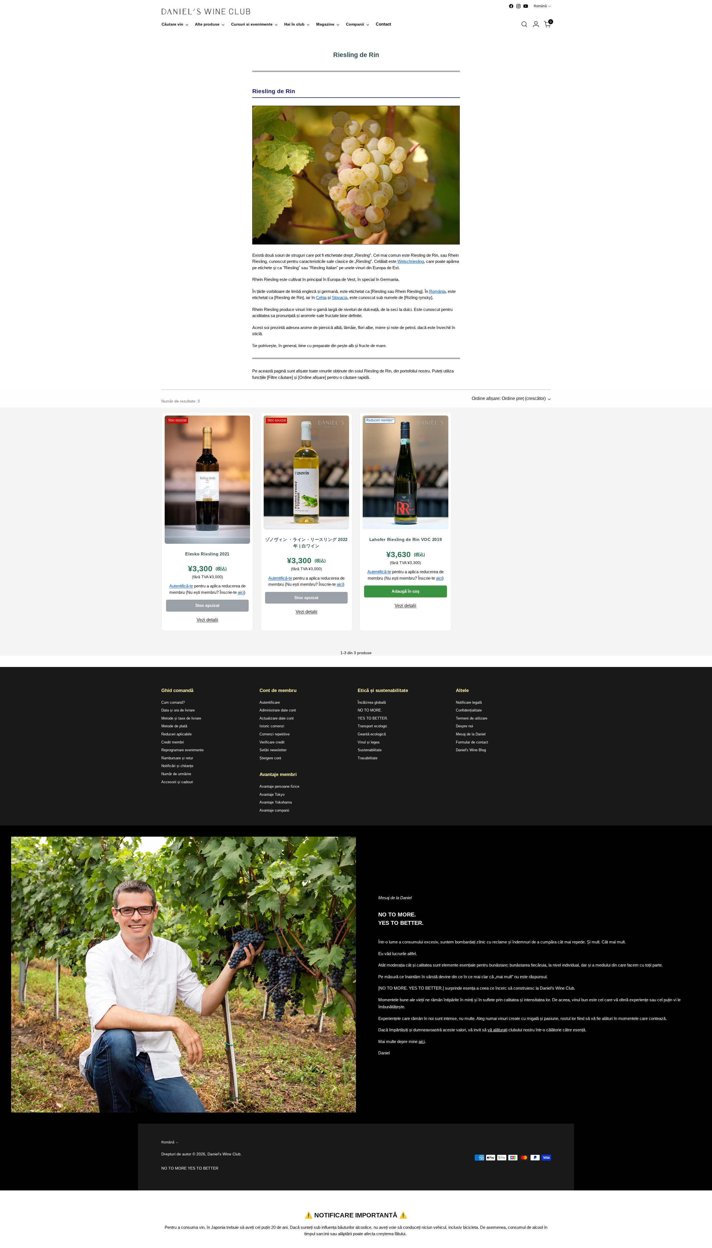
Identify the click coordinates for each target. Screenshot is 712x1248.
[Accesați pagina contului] (536, 24)
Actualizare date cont (276, 718)
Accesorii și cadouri (177, 782)
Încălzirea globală (372, 702)
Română (540, 6)
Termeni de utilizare (471, 718)
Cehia (321, 297)
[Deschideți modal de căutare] (524, 24)
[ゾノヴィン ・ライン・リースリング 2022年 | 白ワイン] (306, 473)
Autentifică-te (181, 586)
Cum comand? (173, 702)
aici (241, 592)
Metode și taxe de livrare (181, 718)
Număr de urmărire (176, 774)
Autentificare (269, 702)
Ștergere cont (270, 758)
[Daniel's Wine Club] (205, 11)
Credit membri (172, 742)
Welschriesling (410, 261)
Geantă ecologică (372, 734)
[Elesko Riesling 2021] (207, 480)
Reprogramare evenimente (182, 750)
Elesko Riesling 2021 (207, 554)
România (437, 291)
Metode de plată (174, 726)
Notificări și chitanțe (177, 766)
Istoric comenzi (271, 726)
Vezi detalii (207, 619)
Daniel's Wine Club (224, 1154)
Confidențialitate (469, 710)
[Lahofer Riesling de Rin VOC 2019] (405, 473)
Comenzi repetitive (274, 734)
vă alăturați (497, 1029)
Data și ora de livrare (178, 710)
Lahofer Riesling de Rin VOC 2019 (405, 539)
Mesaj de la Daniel (471, 734)
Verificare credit (272, 742)
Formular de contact (472, 742)
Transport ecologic (372, 726)
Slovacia (339, 297)
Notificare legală (469, 702)
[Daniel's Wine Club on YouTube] (525, 6)
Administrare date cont (277, 710)
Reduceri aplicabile (176, 734)
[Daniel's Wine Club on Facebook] (511, 6)
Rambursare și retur (177, 758)
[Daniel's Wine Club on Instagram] (518, 6)
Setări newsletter (272, 750)
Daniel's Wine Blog (471, 750)
